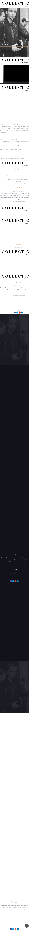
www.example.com (18, 300)
